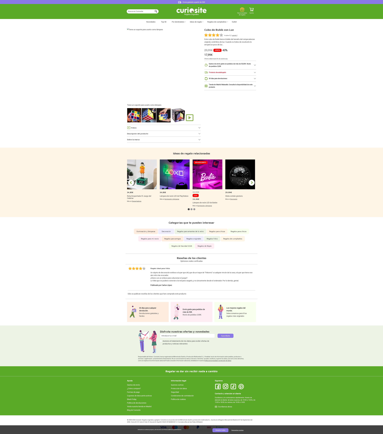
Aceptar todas (220, 430)
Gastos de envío (133, 385)
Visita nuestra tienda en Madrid (139, 406)
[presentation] (131, 183)
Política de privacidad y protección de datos (217, 360)
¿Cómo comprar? (134, 388)
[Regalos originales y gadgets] (191, 10)
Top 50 (163, 22)
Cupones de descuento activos (139, 396)
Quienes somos (177, 385)
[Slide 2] (149, 116)
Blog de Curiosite (134, 410)
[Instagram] (226, 386)
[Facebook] (218, 386)
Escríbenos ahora (225, 407)
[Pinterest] (241, 386)
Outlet (234, 22)
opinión (234, 35)
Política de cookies (178, 399)
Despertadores (136, 201)
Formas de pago (133, 392)
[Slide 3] (164, 116)
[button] (189, 209)
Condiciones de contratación (182, 396)
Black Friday (131, 399)
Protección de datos (179, 388)
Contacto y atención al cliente (228, 394)
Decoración (233, 199)
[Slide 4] (178, 116)
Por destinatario (178, 22)
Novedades (150, 22)
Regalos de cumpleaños (216, 22)
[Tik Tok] (233, 386)
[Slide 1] (134, 116)
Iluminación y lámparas (172, 199)
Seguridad (175, 392)
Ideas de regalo (196, 22)
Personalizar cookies (237, 430)
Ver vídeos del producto (189, 118)
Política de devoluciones (136, 403)
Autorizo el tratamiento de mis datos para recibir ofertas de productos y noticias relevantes (186, 342)
